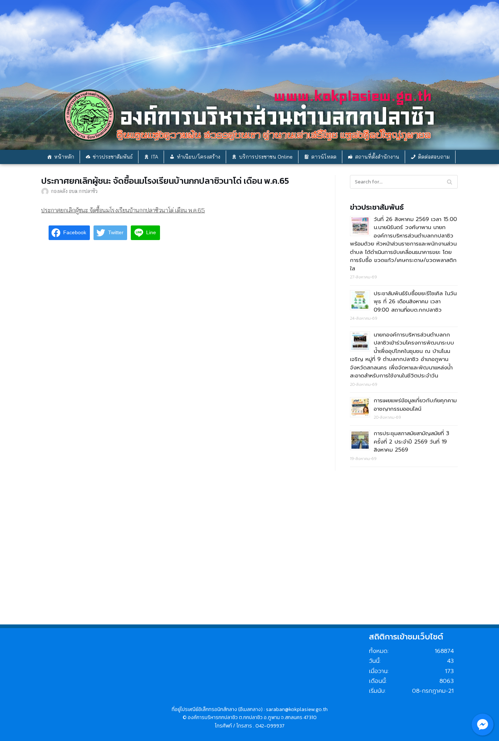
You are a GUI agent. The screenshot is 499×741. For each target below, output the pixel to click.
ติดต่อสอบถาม (434, 156)
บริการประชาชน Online (266, 156)
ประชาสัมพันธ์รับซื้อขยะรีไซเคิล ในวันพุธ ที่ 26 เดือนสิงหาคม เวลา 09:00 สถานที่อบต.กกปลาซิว (415, 301)
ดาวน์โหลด (323, 156)
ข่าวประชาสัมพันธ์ (113, 156)
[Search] (449, 182)
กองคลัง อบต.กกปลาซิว (74, 191)
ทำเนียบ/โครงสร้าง (198, 156)
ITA (154, 156)
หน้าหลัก (64, 156)
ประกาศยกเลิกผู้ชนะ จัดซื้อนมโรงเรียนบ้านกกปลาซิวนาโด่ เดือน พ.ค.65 (123, 210)
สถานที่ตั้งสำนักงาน (377, 156)
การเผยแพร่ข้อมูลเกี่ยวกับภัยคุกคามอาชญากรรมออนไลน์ (415, 404)
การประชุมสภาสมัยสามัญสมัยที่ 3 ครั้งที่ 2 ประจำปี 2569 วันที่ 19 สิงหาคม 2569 (411, 441)
